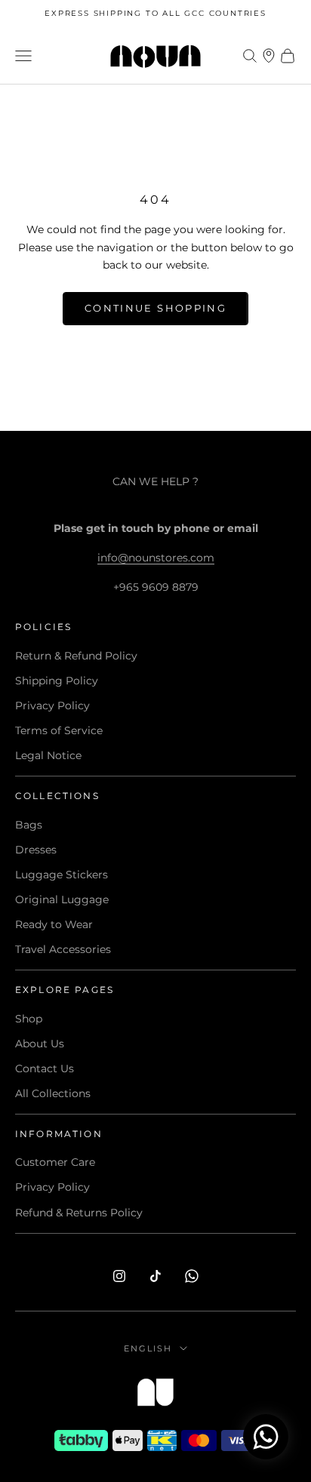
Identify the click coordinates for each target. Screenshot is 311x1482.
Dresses (36, 849)
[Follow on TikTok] (155, 1276)
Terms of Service (59, 730)
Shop (28, 1018)
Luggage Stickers (61, 874)
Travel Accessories (63, 949)
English (148, 1348)
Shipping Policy (56, 680)
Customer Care (55, 1162)
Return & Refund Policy (76, 656)
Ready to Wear (54, 924)
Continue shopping (155, 308)
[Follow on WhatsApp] (191, 1276)
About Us (39, 1043)
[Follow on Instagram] (119, 1276)
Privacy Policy (52, 705)
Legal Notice (48, 755)
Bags (28, 825)
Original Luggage (62, 899)
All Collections (53, 1093)
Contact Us (44, 1068)
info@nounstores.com (155, 557)
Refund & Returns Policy (79, 1212)
